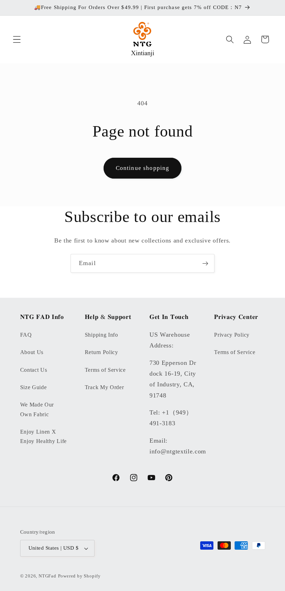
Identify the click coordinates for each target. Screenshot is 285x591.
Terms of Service (105, 370)
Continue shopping (143, 168)
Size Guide (33, 387)
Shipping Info (101, 335)
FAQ (26, 335)
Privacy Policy (232, 335)
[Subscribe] (205, 263)
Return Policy (101, 352)
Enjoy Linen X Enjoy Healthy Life (43, 436)
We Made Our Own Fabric (37, 409)
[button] (17, 39)
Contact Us (33, 370)
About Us (32, 352)
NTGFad (47, 576)
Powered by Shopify (79, 576)
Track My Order (104, 387)
